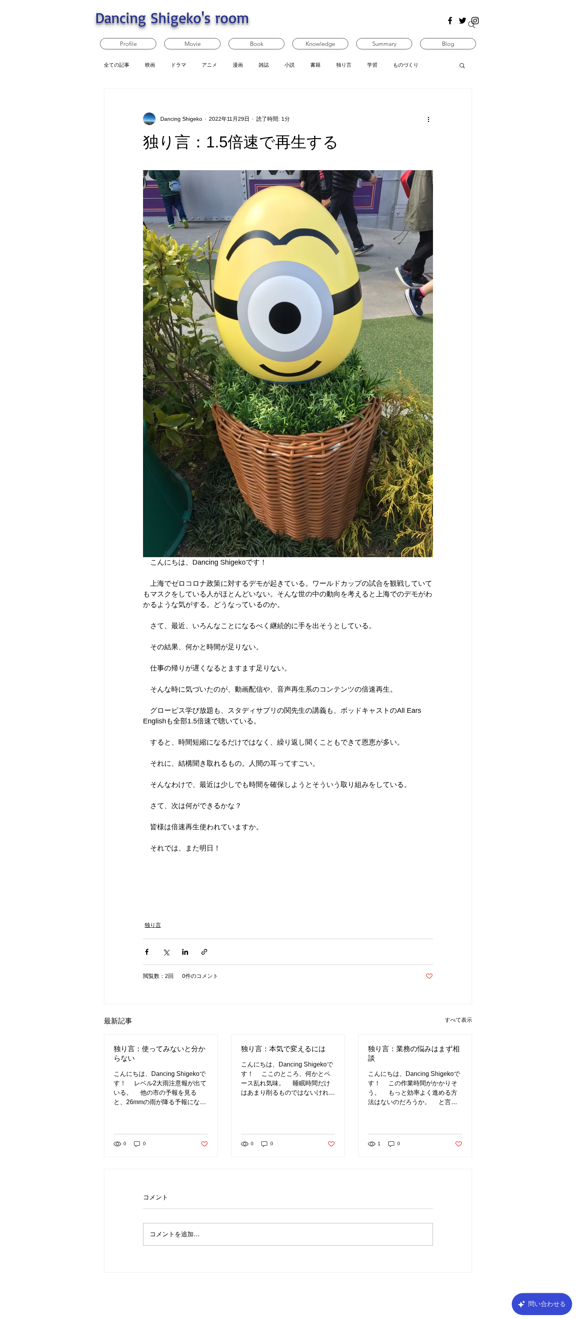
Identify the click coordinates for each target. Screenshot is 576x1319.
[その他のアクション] (428, 119)
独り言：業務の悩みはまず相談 (414, 1053)
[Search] (472, 24)
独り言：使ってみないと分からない (159, 1053)
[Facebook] (450, 20)
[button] (462, 65)
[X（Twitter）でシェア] (166, 952)
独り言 (153, 925)
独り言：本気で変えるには (283, 1049)
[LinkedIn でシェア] (185, 952)
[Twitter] (462, 20)
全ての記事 (116, 65)
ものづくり (405, 65)
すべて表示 (458, 1020)
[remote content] (288, 882)
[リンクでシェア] (204, 952)
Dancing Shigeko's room (172, 17)
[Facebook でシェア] (146, 952)
